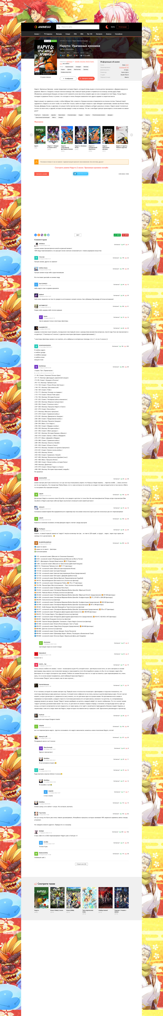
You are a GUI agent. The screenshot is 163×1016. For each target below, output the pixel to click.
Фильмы (59, 34)
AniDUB (77, 61)
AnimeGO (44, 27)
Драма (69, 69)
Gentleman (42, 366)
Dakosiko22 (42, 653)
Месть (54, 117)
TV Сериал (68, 41)
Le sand (41, 769)
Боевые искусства (66, 72)
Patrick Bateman (44, 684)
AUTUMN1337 (43, 305)
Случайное (118, 34)
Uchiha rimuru (43, 268)
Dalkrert (41, 294)
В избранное (69, 78)
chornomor (47, 642)
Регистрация (123, 27)
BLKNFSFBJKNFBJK (45, 542)
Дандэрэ (110, 115)
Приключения (69, 66)
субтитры (69, 61)
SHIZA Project (90, 61)
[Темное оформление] (107, 27)
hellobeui (42, 243)
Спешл (68, 34)
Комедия (78, 66)
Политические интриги (99, 115)
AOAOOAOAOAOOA (45, 345)
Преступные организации (42, 117)
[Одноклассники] (39, 235)
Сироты (88, 115)
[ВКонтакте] (35, 235)
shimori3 (41, 507)
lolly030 (41, 725)
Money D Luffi (43, 736)
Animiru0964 (43, 478)
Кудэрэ (81, 115)
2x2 (61, 63)
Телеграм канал (82, 173)
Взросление (62, 115)
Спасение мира (72, 115)
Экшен (63, 69)
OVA (75, 34)
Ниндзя (61, 117)
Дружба (53, 115)
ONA (81, 34)
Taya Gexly (42, 813)
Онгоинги (99, 34)
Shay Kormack (48, 747)
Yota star (42, 257)
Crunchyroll (122, 67)
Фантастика (77, 69)
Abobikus (46, 758)
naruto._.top (42, 664)
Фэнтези (86, 66)
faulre (45, 316)
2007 (127, 65)
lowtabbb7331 (43, 327)
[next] (131, 135)
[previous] (31, 135)
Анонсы (108, 34)
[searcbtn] (59, 27)
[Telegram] (48, 235)
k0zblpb (41, 831)
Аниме (36, 34)
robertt (41, 493)
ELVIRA (46, 842)
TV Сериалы (48, 34)
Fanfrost (41, 714)
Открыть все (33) (81, 864)
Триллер (85, 69)
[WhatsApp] (45, 235)
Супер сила (45, 115)
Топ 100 (89, 34)
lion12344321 (43, 283)
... (54, 73)
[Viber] (42, 235)
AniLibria (82, 61)
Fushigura (42, 529)
